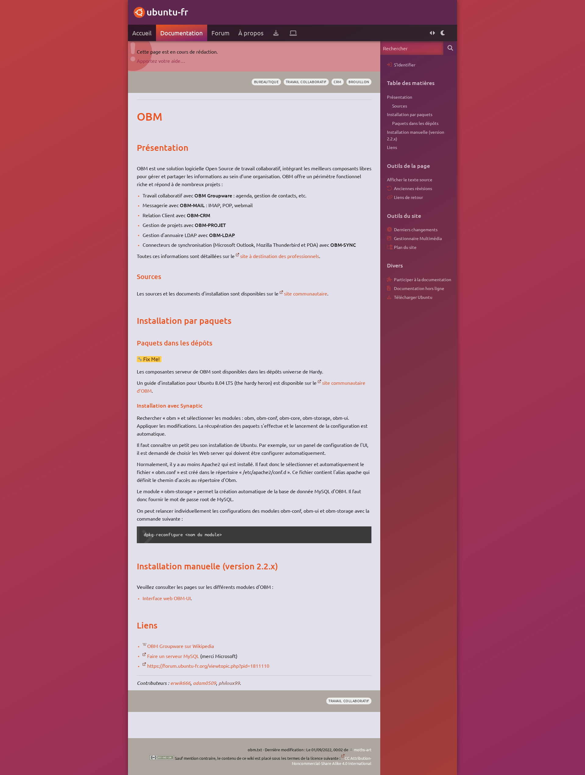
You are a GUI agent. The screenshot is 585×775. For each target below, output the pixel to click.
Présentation (399, 97)
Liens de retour (408, 197)
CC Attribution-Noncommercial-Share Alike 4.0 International (331, 761)
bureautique (266, 81)
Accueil (141, 33)
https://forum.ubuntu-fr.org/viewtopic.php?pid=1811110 (208, 666)
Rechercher (450, 48)
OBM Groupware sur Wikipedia (180, 646)
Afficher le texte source (409, 179)
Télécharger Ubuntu (413, 297)
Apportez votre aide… (161, 61)
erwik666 (180, 683)
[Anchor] (143, 116)
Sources (399, 105)
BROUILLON (359, 81)
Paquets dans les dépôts (415, 123)
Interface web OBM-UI (167, 598)
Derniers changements (416, 229)
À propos (251, 33)
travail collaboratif (306, 81)
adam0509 (204, 683)
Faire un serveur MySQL (173, 656)
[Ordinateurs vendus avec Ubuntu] (293, 33)
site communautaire (305, 293)
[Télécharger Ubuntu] (276, 33)
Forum (220, 33)
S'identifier (404, 64)
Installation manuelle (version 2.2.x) (415, 135)
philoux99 (229, 683)
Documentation (181, 33)
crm (338, 81)
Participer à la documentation (422, 279)
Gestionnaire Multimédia (418, 238)
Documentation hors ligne (419, 288)
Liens (392, 147)
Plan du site (405, 247)
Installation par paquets (409, 114)
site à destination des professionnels (279, 256)
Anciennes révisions (413, 188)
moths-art (362, 749)
